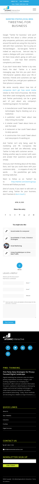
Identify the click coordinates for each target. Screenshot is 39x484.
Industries (6, 420)
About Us (5, 411)
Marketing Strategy (14, 19)
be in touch (20, 194)
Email (28, 289)
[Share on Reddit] (29, 215)
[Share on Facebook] (5, 215)
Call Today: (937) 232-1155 (20, 4)
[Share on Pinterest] (19, 215)
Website (28, 295)
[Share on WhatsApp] (14, 215)
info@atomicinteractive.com (14, 449)
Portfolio (5, 424)
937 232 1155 (9, 445)
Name (28, 283)
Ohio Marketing (16, 479)
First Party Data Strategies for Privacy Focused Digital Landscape (19, 373)
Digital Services (7, 428)
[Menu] (33, 9)
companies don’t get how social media (19, 90)
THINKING (7, 415)
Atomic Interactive (26, 479)
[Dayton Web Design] (16, 9)
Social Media (28, 19)
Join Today (10, 465)
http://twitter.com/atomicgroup (23, 182)
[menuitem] (14, 1)
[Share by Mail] (33, 215)
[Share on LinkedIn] (24, 215)
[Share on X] (10, 215)
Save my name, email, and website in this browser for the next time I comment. (20, 302)
